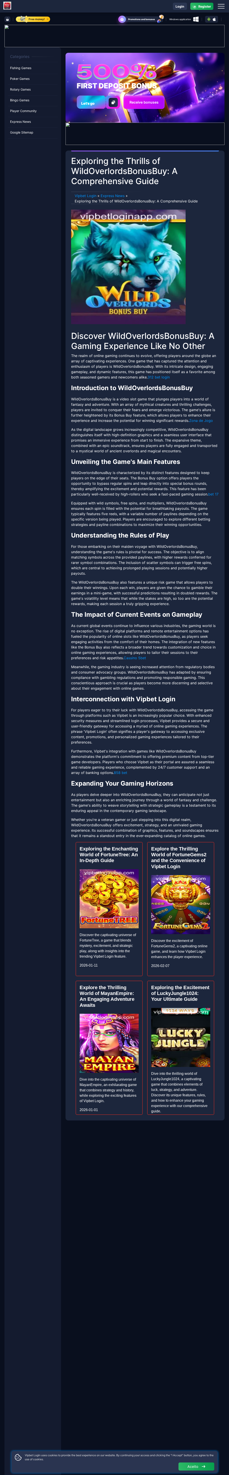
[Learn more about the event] (114, 35)
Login (180, 6)
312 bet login (159, 377)
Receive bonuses (144, 102)
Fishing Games (20, 68)
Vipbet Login (85, 195)
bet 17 (213, 494)
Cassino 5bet (135, 658)
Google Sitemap (21, 132)
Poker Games (20, 79)
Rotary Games (20, 89)
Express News (20, 121)
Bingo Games (19, 100)
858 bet (120, 772)
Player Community (23, 111)
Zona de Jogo (201, 420)
